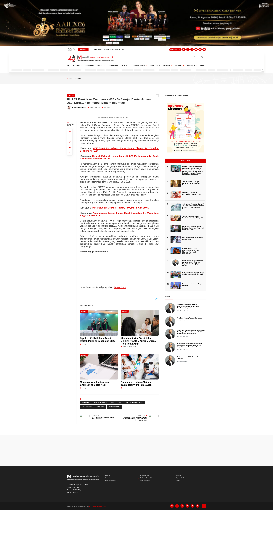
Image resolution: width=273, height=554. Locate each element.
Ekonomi (124, 65)
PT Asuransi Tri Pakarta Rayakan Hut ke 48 (193, 284)
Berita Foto (155, 65)
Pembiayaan (113, 65)
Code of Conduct (145, 480)
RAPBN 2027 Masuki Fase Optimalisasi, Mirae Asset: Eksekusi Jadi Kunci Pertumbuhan (191, 251)
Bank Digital (86, 402)
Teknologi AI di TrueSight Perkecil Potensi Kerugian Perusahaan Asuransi (191, 183)
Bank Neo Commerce (100, 402)
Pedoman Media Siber (146, 478)
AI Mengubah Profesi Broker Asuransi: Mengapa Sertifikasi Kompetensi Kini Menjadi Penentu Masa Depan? (189, 345)
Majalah (178, 65)
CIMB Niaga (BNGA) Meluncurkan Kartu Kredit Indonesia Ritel (193, 193)
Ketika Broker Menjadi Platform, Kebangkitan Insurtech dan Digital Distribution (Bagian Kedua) (192, 263)
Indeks (202, 65)
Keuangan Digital (87, 406)
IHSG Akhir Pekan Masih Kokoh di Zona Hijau (192, 238)
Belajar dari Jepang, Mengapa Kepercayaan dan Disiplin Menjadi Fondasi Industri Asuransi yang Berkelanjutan (191, 332)
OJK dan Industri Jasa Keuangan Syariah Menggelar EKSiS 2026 (193, 273)
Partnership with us (111, 480)
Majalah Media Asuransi (183, 478)
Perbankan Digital (114, 406)
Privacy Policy (144, 475)
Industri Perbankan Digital (134, 402)
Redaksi (107, 478)
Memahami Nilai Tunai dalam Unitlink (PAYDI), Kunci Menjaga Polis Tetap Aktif (138, 341)
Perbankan (90, 65)
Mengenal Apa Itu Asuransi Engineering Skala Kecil (94, 383)
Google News (120, 287)
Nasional (166, 65)
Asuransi (76, 65)
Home (68, 65)
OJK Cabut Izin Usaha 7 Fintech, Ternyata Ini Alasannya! (120, 208)
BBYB (112, 402)
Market (100, 65)
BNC (120, 402)
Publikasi (191, 65)
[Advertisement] (136, 450)
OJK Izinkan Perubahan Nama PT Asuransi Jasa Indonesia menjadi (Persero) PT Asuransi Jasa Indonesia (193, 206)
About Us (107, 475)
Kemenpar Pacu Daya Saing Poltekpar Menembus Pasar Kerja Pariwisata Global (193, 228)
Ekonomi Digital (139, 65)
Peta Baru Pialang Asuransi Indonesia (189, 318)
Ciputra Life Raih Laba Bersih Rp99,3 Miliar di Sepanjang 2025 (97, 339)
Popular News (185, 160)
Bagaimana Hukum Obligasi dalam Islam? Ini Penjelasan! (110, 49)
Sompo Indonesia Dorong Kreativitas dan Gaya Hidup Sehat (193, 217)
